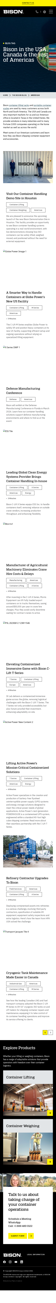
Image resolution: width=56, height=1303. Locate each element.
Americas (35, 95)
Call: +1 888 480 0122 (20, 1225)
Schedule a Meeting (19, 1218)
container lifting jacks (19, 105)
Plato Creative (17, 1281)
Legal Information (36, 1255)
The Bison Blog (19, 95)
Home (5, 95)
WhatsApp (14, 1222)
